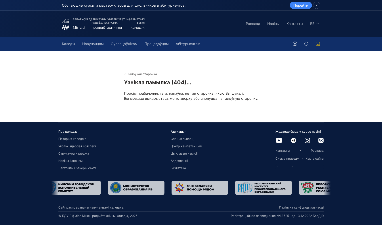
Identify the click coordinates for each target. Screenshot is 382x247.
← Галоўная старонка (140, 74)
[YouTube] (279, 141)
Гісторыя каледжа (72, 139)
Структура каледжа (73, 153)
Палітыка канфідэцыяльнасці (301, 207)
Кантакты (294, 23)
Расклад (253, 23)
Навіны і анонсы (70, 161)
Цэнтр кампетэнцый (186, 146)
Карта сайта (315, 158)
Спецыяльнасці (182, 139)
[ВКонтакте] (321, 141)
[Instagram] (307, 141)
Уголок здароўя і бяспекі (77, 146)
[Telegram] (293, 141)
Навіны (273, 23)
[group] (84, 188)
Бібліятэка (178, 168)
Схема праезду (287, 158)
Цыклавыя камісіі (184, 153)
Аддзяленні (179, 161)
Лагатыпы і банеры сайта (77, 168)
